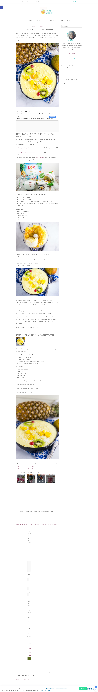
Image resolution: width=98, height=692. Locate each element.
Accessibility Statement (22, 679)
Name (29, 575)
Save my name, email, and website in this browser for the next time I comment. (29, 617)
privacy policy (50, 688)
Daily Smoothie (49, 10)
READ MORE (72, 54)
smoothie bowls (51, 511)
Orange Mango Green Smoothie (26, 152)
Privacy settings (90, 688)
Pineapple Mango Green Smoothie (27, 148)
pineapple (46, 511)
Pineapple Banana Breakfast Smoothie (28, 466)
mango (42, 511)
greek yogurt (38, 511)
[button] (1, 7)
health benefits (40, 157)
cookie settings (46, 690)
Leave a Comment (39, 26)
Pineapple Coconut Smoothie (25, 468)
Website (29, 592)
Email (29, 584)
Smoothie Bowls (28, 511)
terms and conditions (61, 688)
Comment (29, 559)
